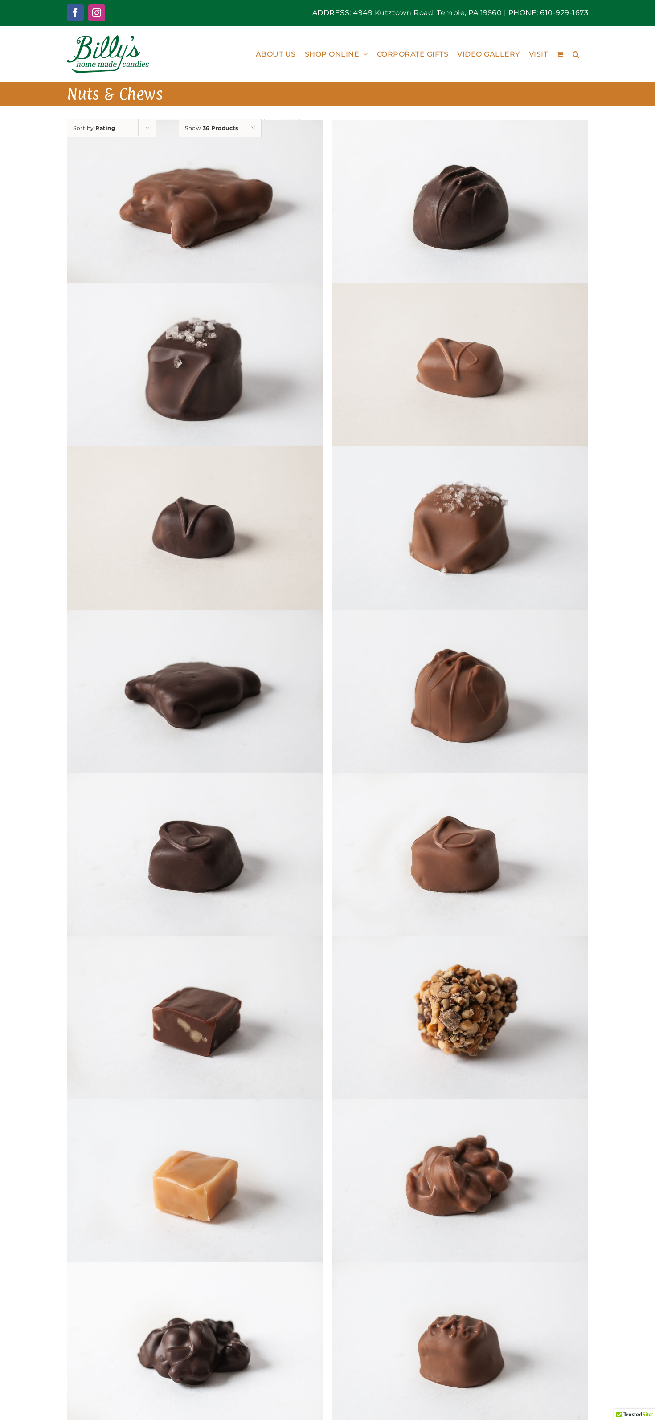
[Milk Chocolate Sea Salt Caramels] (460, 532)
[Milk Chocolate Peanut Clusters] (460, 1184)
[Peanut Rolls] (460, 1021)
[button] (576, 54)
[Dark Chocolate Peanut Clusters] (195, 1347)
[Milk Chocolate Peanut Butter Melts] (460, 1347)
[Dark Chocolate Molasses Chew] (195, 532)
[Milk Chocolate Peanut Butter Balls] (460, 695)
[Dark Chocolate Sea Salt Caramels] (195, 368)
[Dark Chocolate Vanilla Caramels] (195, 858)
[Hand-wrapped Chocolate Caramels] (195, 1021)
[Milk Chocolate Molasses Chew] (460, 368)
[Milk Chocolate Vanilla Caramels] (460, 858)
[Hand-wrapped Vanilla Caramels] (195, 1184)
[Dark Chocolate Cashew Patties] (195, 695)
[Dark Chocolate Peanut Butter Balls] (460, 205)
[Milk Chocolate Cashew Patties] (195, 205)
